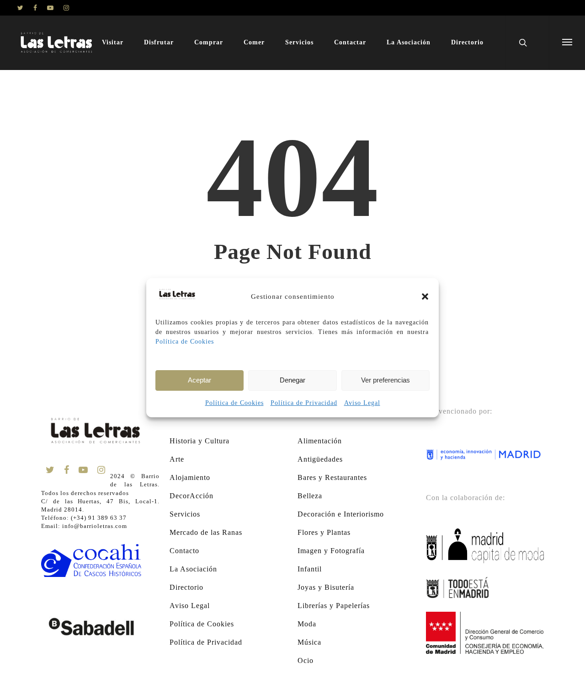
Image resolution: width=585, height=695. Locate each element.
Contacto (184, 551)
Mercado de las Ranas (206, 532)
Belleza (310, 496)
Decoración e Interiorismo (341, 514)
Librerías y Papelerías (334, 605)
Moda (307, 624)
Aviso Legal (362, 402)
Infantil (310, 569)
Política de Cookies (184, 341)
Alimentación (320, 441)
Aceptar (199, 380)
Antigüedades (320, 459)
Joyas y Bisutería (326, 587)
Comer (254, 42)
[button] (425, 296)
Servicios (299, 42)
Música (309, 642)
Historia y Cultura (199, 441)
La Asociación (409, 42)
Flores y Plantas (324, 532)
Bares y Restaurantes (332, 477)
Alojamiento (190, 477)
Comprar (208, 42)
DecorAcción (191, 496)
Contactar (350, 42)
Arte (177, 459)
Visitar (112, 42)
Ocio (306, 660)
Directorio (467, 42)
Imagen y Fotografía (331, 551)
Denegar (292, 380)
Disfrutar (159, 42)
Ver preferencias (385, 380)
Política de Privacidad (304, 402)
